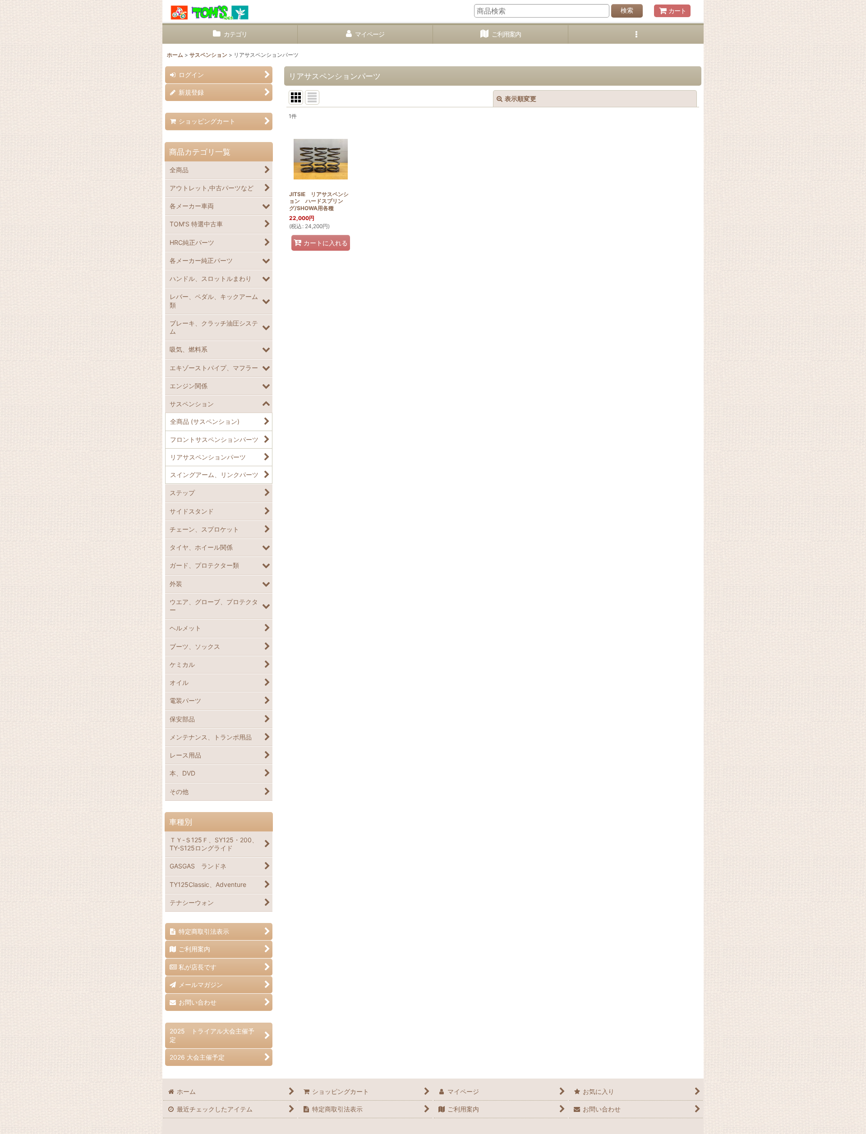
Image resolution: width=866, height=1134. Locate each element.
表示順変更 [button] (520, 98)
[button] (636, 34)
